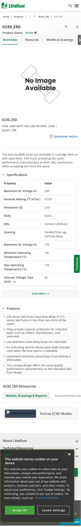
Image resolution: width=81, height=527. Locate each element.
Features (13, 308)
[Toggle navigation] (76, 5)
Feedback (76, 263)
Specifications (17, 175)
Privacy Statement (47, 498)
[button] (40, 84)
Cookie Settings (53, 510)
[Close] (69, 454)
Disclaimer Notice (66, 136)
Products (18, 16)
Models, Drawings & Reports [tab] (26, 396)
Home (6, 16)
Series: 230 (43, 16)
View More (39, 293)
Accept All (20, 510)
